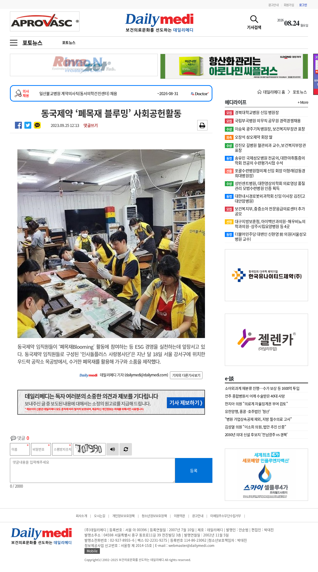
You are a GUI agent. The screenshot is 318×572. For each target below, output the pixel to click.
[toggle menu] (13, 41)
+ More (303, 102)
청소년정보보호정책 (154, 515)
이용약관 (179, 515)
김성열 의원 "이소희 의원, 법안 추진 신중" (255, 427)
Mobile (92, 550)
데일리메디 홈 (273, 92)
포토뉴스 (32, 42)
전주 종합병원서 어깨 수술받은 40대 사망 (255, 396)
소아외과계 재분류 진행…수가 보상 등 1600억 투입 (262, 388)
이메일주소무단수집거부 (225, 515)
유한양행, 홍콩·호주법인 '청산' (247, 411)
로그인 (303, 5)
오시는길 (99, 515)
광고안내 (273, 5)
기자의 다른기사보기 (186, 375)
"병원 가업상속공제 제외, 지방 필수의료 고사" (258, 419)
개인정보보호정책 (123, 515)
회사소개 (81, 515)
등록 (194, 470)
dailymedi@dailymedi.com (146, 375)
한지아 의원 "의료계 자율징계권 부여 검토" (256, 403)
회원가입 (289, 5)
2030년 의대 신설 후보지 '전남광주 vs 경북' (256, 434)
